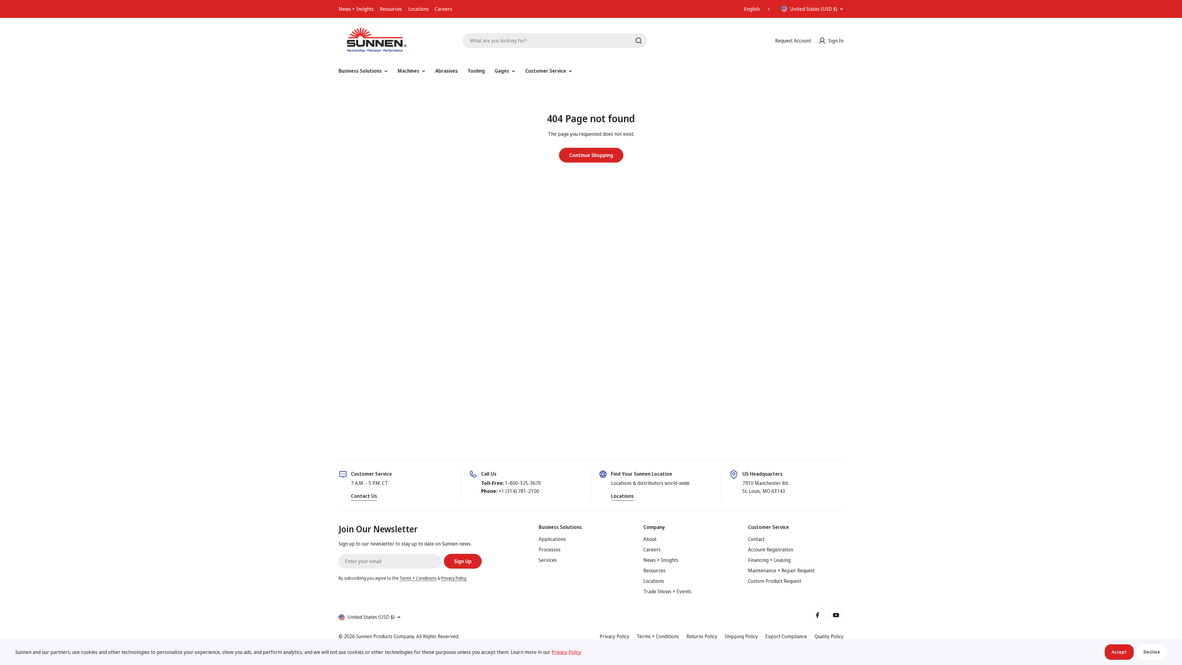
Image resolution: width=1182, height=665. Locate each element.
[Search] (638, 40)
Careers (443, 9)
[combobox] (757, 9)
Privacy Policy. (454, 578)
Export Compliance (786, 636)
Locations (418, 9)
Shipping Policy (741, 636)
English (752, 9)
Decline (1152, 652)
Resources (391, 9)
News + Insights (356, 9)
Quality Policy (828, 636)
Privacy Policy (614, 636)
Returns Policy (701, 636)
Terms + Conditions (418, 578)
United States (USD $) (813, 9)
